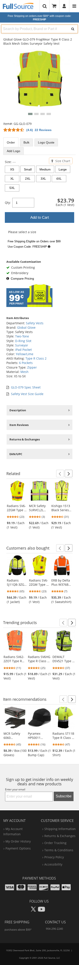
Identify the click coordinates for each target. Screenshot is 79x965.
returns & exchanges (59, 836)
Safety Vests (34, 323)
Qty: (8, 202)
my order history (18, 841)
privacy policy (54, 857)
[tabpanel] (39, 205)
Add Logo (13, 151)
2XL (28, 178)
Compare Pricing (22, 278)
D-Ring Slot (23, 341)
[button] (30, 113)
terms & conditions (58, 850)
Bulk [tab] (26, 142)
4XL (59, 178)
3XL (43, 178)
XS (12, 169)
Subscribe (64, 796)
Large (63, 169)
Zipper (32, 367)
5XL (12, 188)
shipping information (60, 829)
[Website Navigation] (74, 6)
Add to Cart (39, 217)
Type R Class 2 (36, 358)
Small (28, 169)
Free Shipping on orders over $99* (39, 17)
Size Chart (62, 161)
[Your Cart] (55, 6)
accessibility (53, 864)
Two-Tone (22, 336)
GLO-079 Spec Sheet (26, 387)
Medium (45, 169)
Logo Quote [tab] (46, 142)
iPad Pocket (23, 350)
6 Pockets (26, 363)
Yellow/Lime (24, 354)
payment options (18, 848)
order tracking (55, 843)
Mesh (24, 372)
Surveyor (21, 345)
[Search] (73, 29)
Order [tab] (11, 142)
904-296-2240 (54, 928)
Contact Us (55, 922)
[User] (64, 6)
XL (12, 178)
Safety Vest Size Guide (27, 394)
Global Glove (26, 327)
